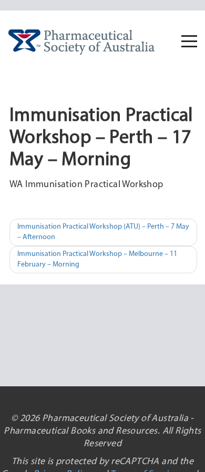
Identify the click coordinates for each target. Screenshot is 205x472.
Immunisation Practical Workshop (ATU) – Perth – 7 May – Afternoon (103, 232)
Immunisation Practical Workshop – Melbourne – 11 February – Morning (97, 259)
